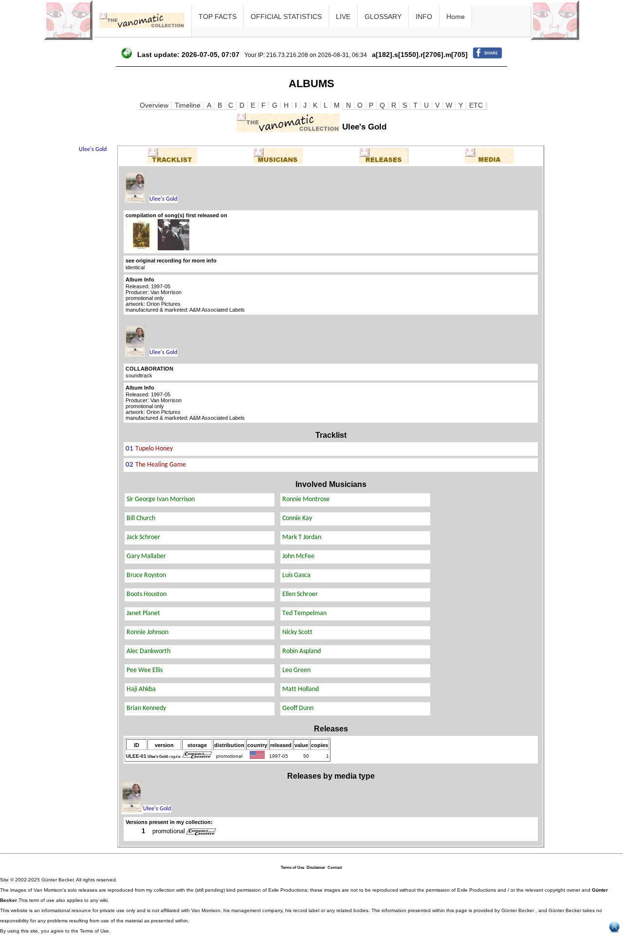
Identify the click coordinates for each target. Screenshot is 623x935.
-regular (164, 756)
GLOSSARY (383, 16)
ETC (476, 105)
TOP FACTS (218, 16)
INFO (424, 16)
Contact (335, 867)
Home (455, 16)
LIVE (343, 16)
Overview (154, 105)
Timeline (188, 105)
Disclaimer (316, 867)
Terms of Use (292, 867)
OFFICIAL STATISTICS (286, 16)
